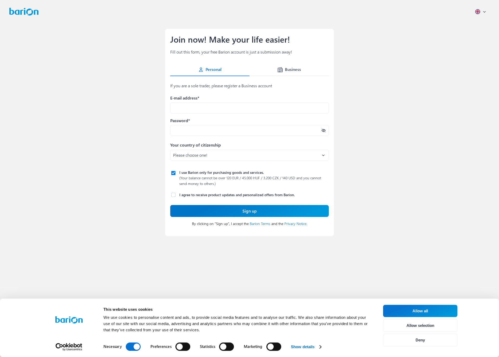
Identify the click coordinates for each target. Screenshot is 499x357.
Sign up (249, 211)
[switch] (182, 346)
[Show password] (323, 130)
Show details (302, 347)
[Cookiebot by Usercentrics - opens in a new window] (69, 347)
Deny (420, 340)
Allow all (420, 311)
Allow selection (420, 325)
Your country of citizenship (195, 145)
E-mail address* (184, 98)
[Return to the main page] (23, 12)
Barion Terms (260, 223)
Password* (180, 120)
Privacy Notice (295, 223)
